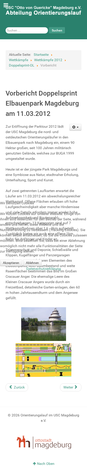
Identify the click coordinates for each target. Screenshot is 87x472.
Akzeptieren (11, 263)
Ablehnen (32, 263)
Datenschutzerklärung (43, 269)
